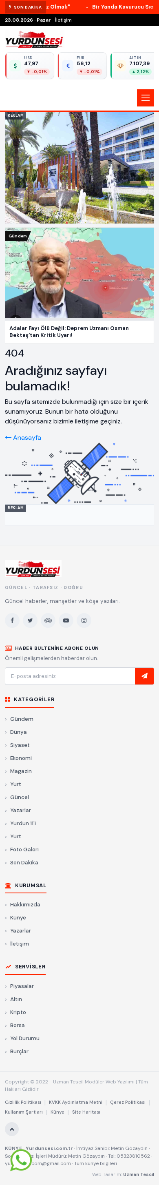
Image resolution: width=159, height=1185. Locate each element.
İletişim (63, 20)
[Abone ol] (144, 676)
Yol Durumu (25, 1038)
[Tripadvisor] (48, 620)
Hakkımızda (25, 904)
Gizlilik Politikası (23, 1102)
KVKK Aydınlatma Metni (75, 1102)
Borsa (17, 1025)
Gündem (21, 718)
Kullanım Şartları (24, 1112)
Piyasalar (22, 986)
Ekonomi (21, 758)
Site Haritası (86, 1112)
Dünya (18, 732)
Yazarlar (20, 810)
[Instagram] (84, 620)
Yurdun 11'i (23, 823)
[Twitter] (30, 620)
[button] (79, 98)
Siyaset (20, 745)
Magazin (21, 771)
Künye (18, 917)
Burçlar (19, 1051)
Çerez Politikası (128, 1102)
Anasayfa (26, 437)
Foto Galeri (24, 849)
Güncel (19, 797)
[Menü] (145, 97)
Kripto (18, 1012)
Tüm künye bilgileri (95, 1163)
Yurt (15, 784)
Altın (16, 999)
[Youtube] (66, 620)
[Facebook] (12, 620)
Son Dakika (24, 862)
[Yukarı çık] (12, 1129)
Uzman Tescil (138, 1174)
